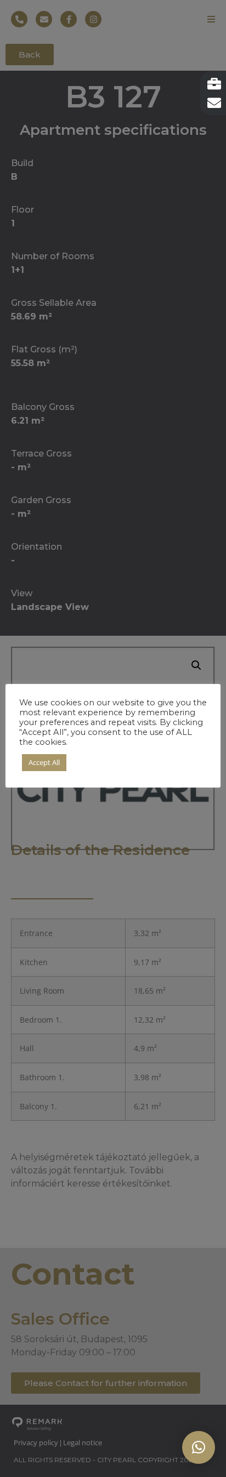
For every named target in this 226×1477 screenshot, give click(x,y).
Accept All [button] (44, 762)
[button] (198, 1447)
